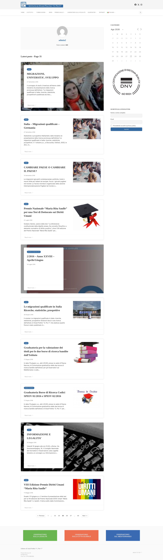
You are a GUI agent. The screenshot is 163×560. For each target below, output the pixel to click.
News (50, 12)
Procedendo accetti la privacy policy (124, 125)
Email (112, 119)
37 (71, 515)
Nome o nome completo (118, 112)
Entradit (102, 12)
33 (55, 515)
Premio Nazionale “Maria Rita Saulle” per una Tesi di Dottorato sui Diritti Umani (45, 212)
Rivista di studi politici (34, 251)
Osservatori (91, 12)
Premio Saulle (59, 12)
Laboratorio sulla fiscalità (76, 12)
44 (78, 515)
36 (67, 515)
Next (83, 515)
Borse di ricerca (29, 387)
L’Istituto (30, 12)
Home (22, 12)
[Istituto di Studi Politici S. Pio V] (42, 4)
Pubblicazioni (41, 12)
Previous (41, 515)
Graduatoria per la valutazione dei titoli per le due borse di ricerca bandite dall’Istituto (46, 351)
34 (59, 515)
